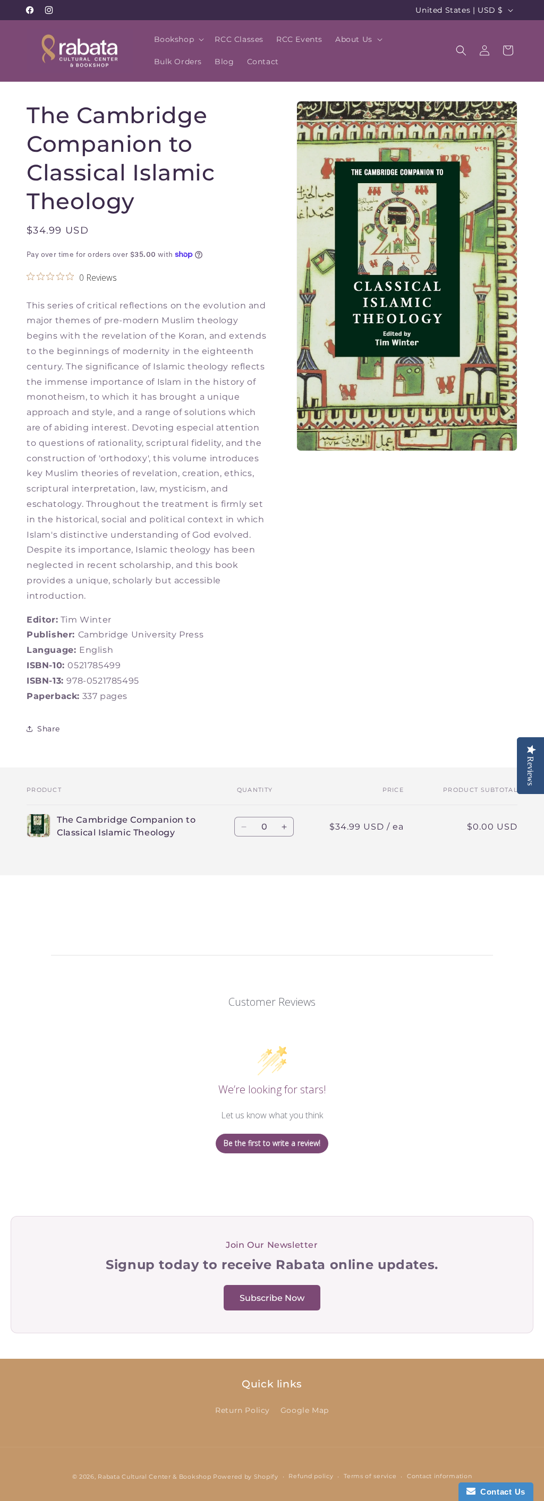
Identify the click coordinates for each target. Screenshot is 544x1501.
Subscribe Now (272, 1298)
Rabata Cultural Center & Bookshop (154, 1476)
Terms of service (370, 1476)
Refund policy (310, 1476)
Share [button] (48, 729)
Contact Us (500, 1491)
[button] (178, 39)
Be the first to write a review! (272, 1143)
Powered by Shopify (245, 1476)
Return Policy (242, 1410)
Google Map (304, 1410)
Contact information (439, 1476)
